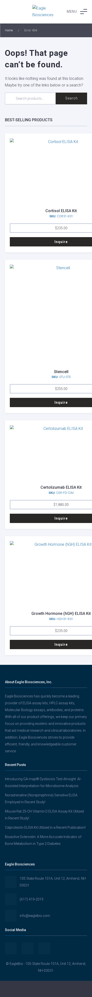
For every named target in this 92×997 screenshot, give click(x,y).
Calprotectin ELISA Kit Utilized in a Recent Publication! (45, 827)
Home (9, 30)
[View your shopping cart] (76, 989)
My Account (15, 989)
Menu (72, 11)
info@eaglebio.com (35, 916)
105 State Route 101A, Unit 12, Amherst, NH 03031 (53, 881)
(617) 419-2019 (31, 899)
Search (71, 98)
